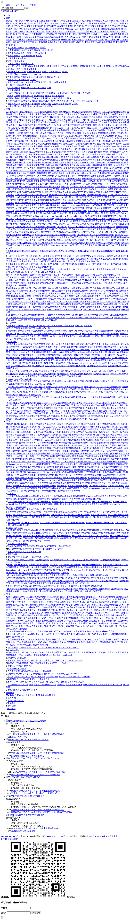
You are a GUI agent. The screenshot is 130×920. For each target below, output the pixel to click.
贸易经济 (84, 621)
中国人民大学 (59, 224)
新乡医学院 (100, 245)
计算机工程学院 (108, 464)
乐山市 (77, 29)
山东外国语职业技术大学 (72, 355)
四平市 (22, 31)
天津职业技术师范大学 (37, 160)
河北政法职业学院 (108, 181)
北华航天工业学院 (65, 194)
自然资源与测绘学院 (90, 440)
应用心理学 (88, 626)
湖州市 (73, 26)
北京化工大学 (105, 176)
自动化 (16, 613)
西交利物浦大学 (54, 168)
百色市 (106, 31)
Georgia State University (71, 205)
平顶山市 (69, 29)
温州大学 (19, 194)
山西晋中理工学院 (31, 213)
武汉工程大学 (35, 152)
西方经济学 (67, 599)
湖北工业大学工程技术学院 (116, 221)
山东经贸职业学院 (105, 170)
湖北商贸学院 (65, 301)
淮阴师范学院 (25, 224)
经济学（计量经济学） (89, 618)
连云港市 (17, 42)
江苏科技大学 (23, 165)
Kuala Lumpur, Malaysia (101, 34)
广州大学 (21, 120)
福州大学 (15, 221)
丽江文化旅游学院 (83, 152)
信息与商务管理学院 (89, 437)
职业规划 (53, 695)
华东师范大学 (90, 170)
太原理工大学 (34, 376)
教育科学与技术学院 (68, 480)
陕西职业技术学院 (90, 176)
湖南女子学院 (15, 133)
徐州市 (73, 31)
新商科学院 (62, 486)
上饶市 (79, 37)
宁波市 (77, 23)
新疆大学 (65, 186)
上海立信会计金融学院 (42, 128)
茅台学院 (19, 240)
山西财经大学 (110, 224)
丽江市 (40, 37)
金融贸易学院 (46, 432)
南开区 (9, 29)
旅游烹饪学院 (94, 477)
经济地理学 (73, 618)
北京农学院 (93, 211)
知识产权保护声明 (97, 836)
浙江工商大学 (19, 125)
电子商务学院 (19, 448)
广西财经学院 (25, 128)
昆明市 (53, 26)
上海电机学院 (99, 146)
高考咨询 (10, 695)
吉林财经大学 (28, 235)
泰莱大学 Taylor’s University (94, 371)
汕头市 (72, 37)
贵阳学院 (62, 152)
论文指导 (36, 695)
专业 (8, 594)
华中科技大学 (94, 141)
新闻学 (63, 602)
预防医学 (124, 618)
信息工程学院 (112, 432)
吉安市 (67, 34)
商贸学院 (35, 432)
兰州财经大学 (22, 325)
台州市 (85, 42)
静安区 (118, 37)
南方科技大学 (55, 336)
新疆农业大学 (26, 387)
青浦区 (75, 39)
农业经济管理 (17, 602)
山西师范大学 (97, 221)
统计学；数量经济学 (20, 626)
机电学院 (112, 486)
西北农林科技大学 (14, 136)
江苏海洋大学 (90, 315)
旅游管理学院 (73, 459)
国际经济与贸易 (59, 639)
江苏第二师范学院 (23, 315)
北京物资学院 (92, 203)
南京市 (22, 21)
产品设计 (79, 626)
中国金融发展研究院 (110, 477)
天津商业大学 (61, 114)
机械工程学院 (99, 432)
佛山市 (20, 26)
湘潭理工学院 (88, 200)
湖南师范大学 (89, 117)
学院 (8, 421)
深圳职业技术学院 (115, 205)
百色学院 (48, 245)
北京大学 (21, 122)
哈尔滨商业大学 (51, 197)
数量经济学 (120, 599)
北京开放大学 (15, 235)
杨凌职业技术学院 (25, 176)
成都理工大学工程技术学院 (29, 192)
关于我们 (33, 5)
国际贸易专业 (29, 623)
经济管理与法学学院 (26, 491)
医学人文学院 (52, 435)
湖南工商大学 (48, 114)
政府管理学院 (115, 429)
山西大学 (80, 144)
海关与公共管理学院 (40, 443)
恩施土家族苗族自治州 (54, 37)
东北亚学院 (39, 448)
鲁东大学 (51, 232)
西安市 (49, 21)
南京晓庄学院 (50, 181)
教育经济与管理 (81, 607)
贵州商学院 (52, 117)
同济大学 (40, 138)
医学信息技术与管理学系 (91, 586)
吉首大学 (82, 128)
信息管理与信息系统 (80, 605)
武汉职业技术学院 (73, 178)
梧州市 (9, 34)
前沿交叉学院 (112, 453)
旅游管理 (120, 597)
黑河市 (91, 42)
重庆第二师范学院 (62, 192)
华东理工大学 (96, 227)
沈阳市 (90, 21)
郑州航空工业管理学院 (50, 405)
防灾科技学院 (31, 125)
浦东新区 (43, 39)
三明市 (33, 37)
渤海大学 (56, 203)
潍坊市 (35, 29)
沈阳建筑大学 (86, 154)
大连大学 (59, 133)
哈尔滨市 (83, 21)
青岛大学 (99, 224)
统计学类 (10, 615)
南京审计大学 (90, 136)
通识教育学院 (65, 435)
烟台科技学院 (64, 136)
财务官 (9, 623)
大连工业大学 (102, 149)
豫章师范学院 (12, 224)
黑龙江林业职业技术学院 (79, 227)
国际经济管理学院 (29, 451)
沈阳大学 (29, 141)
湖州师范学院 (108, 235)
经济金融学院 (86, 432)
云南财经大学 (58, 397)
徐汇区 (124, 29)
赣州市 (96, 29)
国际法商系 (95, 451)
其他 (110, 42)
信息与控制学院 (112, 459)
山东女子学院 (88, 186)
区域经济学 (48, 599)
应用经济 (92, 607)
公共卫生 (93, 621)
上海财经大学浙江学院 (46, 240)
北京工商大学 (40, 133)
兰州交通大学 (63, 208)
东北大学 (15, 128)
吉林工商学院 (37, 245)
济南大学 (51, 133)
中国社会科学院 (92, 157)
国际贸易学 (72, 597)
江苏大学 (87, 237)
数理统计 (57, 605)
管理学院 (40, 424)
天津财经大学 (74, 114)
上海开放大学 (50, 208)
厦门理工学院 (80, 203)
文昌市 (105, 37)
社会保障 (44, 607)
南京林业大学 (62, 184)
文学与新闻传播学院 (70, 432)
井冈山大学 (18, 213)
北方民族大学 (114, 186)
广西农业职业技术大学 (46, 149)
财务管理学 (101, 597)
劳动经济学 (18, 623)
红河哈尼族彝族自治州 (51, 42)
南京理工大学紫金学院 (35, 144)
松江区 (108, 39)
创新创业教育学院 (65, 469)
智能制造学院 (48, 475)
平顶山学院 (30, 138)
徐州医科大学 (63, 181)
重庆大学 (34, 232)
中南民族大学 (57, 122)
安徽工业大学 (77, 192)
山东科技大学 (96, 352)
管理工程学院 (17, 429)
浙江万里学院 (52, 413)
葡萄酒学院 (104, 443)
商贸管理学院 (105, 437)
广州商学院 (22, 160)
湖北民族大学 (40, 176)
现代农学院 (28, 480)
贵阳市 (16, 23)
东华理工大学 (60, 243)
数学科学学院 (55, 445)
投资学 (64, 618)
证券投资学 (106, 610)
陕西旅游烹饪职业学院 (44, 170)
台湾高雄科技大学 (87, 243)
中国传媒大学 (93, 181)
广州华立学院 (107, 189)
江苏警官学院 (80, 194)
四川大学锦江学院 (82, 350)
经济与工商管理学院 (90, 530)
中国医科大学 (78, 125)
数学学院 (87, 427)
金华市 (90, 29)
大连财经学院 (120, 138)
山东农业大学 (69, 157)
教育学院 (105, 536)
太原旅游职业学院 (112, 213)
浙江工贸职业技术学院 (41, 203)
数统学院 (54, 443)
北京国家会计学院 (92, 192)
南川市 (29, 39)
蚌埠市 (14, 26)
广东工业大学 (61, 170)
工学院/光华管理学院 (60, 453)
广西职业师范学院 (100, 152)
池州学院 (69, 162)
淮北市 (125, 37)
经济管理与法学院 (118, 536)
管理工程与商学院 (14, 480)
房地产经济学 (55, 626)
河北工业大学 (105, 203)
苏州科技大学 (105, 208)
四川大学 (92, 130)
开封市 (84, 26)
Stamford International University (40, 219)
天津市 (55, 21)
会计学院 (57, 424)
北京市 (9, 21)
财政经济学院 (41, 456)
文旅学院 (87, 453)
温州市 (83, 29)
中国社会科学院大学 (49, 136)
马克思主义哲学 (59, 663)
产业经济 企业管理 (94, 613)
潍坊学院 (122, 136)
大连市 (119, 21)
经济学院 (31, 424)
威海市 (117, 31)
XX (39, 243)
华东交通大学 (89, 245)
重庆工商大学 (74, 120)
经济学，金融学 (54, 618)
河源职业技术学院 (67, 141)
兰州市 (90, 23)
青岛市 (83, 23)
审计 (63, 626)
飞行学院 (84, 488)
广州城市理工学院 (39, 186)
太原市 (125, 21)
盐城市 (22, 39)
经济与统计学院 (38, 435)
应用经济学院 (106, 448)
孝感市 (114, 34)
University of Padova (60, 245)
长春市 (59, 23)
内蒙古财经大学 (26, 112)
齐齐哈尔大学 (120, 189)
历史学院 (29, 448)
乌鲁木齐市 (68, 23)
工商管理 (30, 597)
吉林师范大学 (31, 146)
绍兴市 (81, 34)
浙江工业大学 (108, 125)
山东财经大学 (12, 112)
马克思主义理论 (36, 626)
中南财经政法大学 (29, 117)
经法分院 (78, 469)
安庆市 (87, 34)
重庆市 (9, 23)
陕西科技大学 (96, 235)
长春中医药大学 (28, 149)
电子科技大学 (27, 133)
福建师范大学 (47, 275)
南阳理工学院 (122, 181)
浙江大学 (85, 205)
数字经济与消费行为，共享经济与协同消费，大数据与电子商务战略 (41, 812)
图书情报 (98, 626)
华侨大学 (106, 122)
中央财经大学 (44, 125)
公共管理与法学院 (42, 515)
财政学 (76, 599)
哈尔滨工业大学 (43, 211)
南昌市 (97, 21)
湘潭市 (61, 29)
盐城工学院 (117, 229)
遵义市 (29, 31)
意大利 (51, 39)
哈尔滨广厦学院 (88, 232)
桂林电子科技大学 (46, 146)
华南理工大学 (116, 114)
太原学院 (74, 181)
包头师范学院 (78, 197)
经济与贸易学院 (109, 424)
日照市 (81, 39)
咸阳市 (104, 26)
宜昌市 (16, 39)
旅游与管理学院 (73, 491)
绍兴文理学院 (29, 237)
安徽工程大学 (25, 157)
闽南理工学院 (88, 162)
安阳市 (49, 31)
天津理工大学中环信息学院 (18, 245)
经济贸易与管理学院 (51, 429)
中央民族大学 (40, 141)
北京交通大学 (72, 128)
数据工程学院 (42, 445)
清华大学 (125, 243)
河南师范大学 (25, 130)
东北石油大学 (97, 213)
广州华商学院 (87, 120)
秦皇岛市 (27, 29)
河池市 (94, 39)
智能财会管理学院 (58, 488)
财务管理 (81, 597)
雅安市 (93, 31)
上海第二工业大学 (53, 138)
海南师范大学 (37, 157)
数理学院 (95, 469)
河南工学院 (39, 181)
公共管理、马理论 (65, 607)
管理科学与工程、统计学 (114, 626)
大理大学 (15, 229)
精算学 (82, 613)
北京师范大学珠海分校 (90, 189)
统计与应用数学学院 (98, 486)
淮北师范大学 (23, 200)
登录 (16, 11)
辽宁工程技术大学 (63, 229)
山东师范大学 (93, 168)
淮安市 (97, 26)
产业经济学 (84, 599)
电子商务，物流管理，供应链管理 (85, 610)
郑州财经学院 (53, 120)
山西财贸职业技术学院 (97, 194)
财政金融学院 (25, 427)
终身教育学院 (72, 589)
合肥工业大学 (99, 219)
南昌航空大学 (115, 117)
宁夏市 (61, 34)
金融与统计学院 (20, 486)
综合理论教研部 (49, 486)
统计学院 (11, 575)
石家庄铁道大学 (73, 189)
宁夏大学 (63, 120)
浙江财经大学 (83, 235)
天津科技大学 (63, 374)
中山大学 (118, 144)
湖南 (61, 157)
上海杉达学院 (70, 133)
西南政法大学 (69, 122)
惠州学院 (107, 229)
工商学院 (110, 435)
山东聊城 (120, 224)
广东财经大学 (40, 112)
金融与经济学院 (84, 456)
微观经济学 (56, 613)
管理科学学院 (88, 475)
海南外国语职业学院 (109, 157)
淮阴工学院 (85, 213)
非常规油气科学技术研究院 (75, 477)
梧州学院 (89, 219)
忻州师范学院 (35, 200)
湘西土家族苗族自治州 (110, 29)
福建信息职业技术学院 (30, 275)
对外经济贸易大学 (120, 128)
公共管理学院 (68, 424)
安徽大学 (35, 251)
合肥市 (46, 23)
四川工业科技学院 (23, 203)
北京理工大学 (31, 122)
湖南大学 (84, 114)
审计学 (109, 623)
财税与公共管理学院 (38, 483)
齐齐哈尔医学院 (26, 229)
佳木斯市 (37, 72)
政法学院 (109, 480)
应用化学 (125, 613)
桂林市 (35, 31)
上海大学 (89, 146)
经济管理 (55, 602)
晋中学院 (119, 235)
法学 (124, 610)
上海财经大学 (90, 144)
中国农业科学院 (108, 154)
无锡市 (91, 26)
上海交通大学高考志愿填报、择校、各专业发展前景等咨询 (37, 734)
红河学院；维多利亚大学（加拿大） (72, 173)
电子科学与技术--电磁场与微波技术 (52, 623)
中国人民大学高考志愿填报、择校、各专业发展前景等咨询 (37, 753)
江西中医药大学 (22, 227)
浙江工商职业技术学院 (116, 146)
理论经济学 (72, 602)
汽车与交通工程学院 (104, 467)
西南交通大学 (67, 160)
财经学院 (121, 424)
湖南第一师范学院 (118, 162)
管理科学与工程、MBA (35, 618)
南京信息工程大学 (78, 138)
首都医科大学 (82, 141)
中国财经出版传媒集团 (83, 408)
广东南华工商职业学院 (33, 205)
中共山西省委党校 (52, 205)
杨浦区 (124, 26)
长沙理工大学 (29, 184)
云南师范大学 (118, 208)
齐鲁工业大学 (59, 128)
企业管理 (52, 621)
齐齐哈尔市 (66, 39)
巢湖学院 (80, 219)
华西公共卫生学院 (42, 477)
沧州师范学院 (38, 221)
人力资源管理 (15, 610)
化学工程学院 (35, 475)
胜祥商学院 (48, 440)
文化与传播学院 (16, 437)
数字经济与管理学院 (72, 475)
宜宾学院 (101, 144)
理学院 (16, 427)
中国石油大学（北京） (23, 154)
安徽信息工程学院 (68, 235)
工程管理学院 (31, 453)
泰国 (61, 31)
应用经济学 (91, 597)
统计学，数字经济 (22, 676)
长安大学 (65, 138)
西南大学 (117, 387)
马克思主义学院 (48, 427)
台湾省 (86, 31)
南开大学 (61, 117)
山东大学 (19, 205)
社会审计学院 (115, 472)
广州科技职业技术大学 (85, 149)
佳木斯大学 (62, 227)
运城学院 (43, 232)
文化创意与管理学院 (32, 459)
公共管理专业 (112, 605)
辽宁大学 (42, 117)
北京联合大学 (108, 112)
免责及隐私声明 (112, 836)
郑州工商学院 (113, 160)
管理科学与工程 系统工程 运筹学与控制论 (87, 623)
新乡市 (60, 26)
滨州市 (116, 42)
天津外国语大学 (108, 141)
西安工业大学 (44, 122)
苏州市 (103, 23)
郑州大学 (59, 146)
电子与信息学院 (98, 456)
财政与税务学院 (98, 453)
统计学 (38, 597)
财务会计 (93, 615)
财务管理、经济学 (97, 605)
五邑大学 (118, 125)
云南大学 (116, 176)
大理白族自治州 (28, 55)
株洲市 (55, 31)
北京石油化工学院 (79, 211)
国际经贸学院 (59, 467)
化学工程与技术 (18, 618)
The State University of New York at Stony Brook (51, 216)
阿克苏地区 (18, 29)
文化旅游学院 (23, 440)
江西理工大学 (89, 216)
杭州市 (112, 21)
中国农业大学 (51, 221)
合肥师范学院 (69, 146)
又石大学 (17, 232)
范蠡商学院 (121, 464)
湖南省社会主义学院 (81, 229)
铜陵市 (55, 29)
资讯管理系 (18, 467)
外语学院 (31, 445)
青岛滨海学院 (25, 221)
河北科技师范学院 (48, 213)
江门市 (99, 31)
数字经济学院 (43, 565)
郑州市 (29, 21)
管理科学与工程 (46, 605)
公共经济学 (16, 642)
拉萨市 (85, 37)
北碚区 (74, 34)
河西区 (124, 31)
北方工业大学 (26, 256)
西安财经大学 (109, 200)
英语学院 (88, 435)
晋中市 (101, 39)
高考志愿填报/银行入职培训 (23, 831)
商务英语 (32, 613)
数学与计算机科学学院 (92, 565)
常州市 (121, 34)
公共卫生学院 (61, 427)
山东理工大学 (96, 229)
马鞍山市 (53, 34)
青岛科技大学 (108, 138)
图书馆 (24, 456)
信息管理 (25, 605)
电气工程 (23, 613)
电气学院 (72, 486)
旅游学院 (36, 427)
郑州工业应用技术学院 (27, 243)
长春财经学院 (21, 197)
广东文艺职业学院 (31, 178)
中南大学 (76, 213)
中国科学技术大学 (31, 189)
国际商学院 (109, 427)
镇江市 (80, 31)
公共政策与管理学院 (99, 461)
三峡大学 (19, 237)
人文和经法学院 (68, 461)
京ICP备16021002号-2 (10, 836)
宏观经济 (70, 626)
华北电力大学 (78, 112)
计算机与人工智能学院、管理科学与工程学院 (33, 538)
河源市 (66, 31)
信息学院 (86, 469)
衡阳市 (48, 29)
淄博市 (88, 39)
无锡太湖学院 (80, 168)
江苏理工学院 (90, 197)
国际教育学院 (78, 435)
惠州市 (20, 37)
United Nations (54, 160)
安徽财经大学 (14, 251)
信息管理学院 (71, 464)
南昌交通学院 (101, 186)
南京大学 (97, 112)
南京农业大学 (56, 154)
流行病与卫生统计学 (119, 621)
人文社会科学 (69, 615)
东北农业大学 (23, 114)
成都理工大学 (40, 120)
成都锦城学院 (71, 264)
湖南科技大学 (115, 152)
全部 (8, 15)
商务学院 (59, 475)
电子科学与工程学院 (20, 475)
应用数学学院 (56, 477)
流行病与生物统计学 (74, 660)
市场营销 (29, 599)
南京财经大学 (35, 114)
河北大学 (99, 232)
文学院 (31, 456)
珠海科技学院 (40, 168)
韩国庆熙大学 (76, 245)
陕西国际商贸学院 (116, 366)
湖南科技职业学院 (48, 227)
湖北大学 (110, 144)
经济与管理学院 (13, 424)
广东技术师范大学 (71, 154)
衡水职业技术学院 (14, 184)
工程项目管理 (103, 607)
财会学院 (86, 483)
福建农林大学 (110, 216)
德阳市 (98, 37)
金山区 (57, 39)
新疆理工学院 (102, 117)
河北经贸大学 (120, 112)
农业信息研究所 (34, 486)
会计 (25, 602)
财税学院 (38, 480)
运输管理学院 (116, 443)
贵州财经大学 (65, 112)
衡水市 (98, 42)
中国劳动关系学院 (42, 154)
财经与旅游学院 (22, 483)
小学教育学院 (65, 443)
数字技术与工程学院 (70, 445)
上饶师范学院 (115, 211)
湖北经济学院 (93, 301)
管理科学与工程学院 (32, 429)
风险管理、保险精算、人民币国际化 (27, 756)
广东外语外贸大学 (35, 208)
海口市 (65, 42)
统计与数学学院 (68, 429)
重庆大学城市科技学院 (60, 211)
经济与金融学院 (75, 427)
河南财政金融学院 (86, 224)
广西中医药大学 (75, 237)
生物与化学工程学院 (65, 451)
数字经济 (66, 605)
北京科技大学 (72, 224)
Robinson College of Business (39, 472)
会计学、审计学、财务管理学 (26, 607)
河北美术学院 (72, 221)
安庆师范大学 (75, 184)
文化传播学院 (47, 467)
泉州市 (96, 23)
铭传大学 (76, 240)
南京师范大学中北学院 (101, 336)
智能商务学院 (34, 467)
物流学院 (69, 578)
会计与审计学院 (59, 459)
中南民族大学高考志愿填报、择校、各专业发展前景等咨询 (37, 809)
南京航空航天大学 (52, 130)
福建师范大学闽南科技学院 (68, 232)
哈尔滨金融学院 (115, 168)
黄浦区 (16, 31)
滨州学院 (104, 168)
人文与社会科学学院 (22, 432)
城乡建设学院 (17, 461)
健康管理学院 (74, 440)
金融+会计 (114, 618)
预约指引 (5, 839)
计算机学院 (47, 459)
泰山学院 (29, 120)
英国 (66, 37)
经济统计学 (45, 615)
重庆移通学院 (85, 221)
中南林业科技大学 (74, 176)
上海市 (75, 21)
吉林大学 (17, 117)
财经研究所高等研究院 (108, 496)
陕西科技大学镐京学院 (54, 162)
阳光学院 (96, 154)
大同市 (78, 42)
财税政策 (76, 621)
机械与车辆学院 (83, 461)
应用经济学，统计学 (15, 621)
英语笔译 (66, 613)
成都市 (69, 21)
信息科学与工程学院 (80, 583)
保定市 (33, 23)
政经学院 (27, 461)
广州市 (16, 21)
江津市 (9, 39)
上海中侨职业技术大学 (25, 211)
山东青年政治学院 (99, 165)
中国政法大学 (116, 197)
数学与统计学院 (94, 424)
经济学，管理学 (44, 613)
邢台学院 (52, 173)
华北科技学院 (65, 125)
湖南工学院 (76, 200)
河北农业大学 (106, 128)
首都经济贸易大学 (119, 133)
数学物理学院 (25, 443)
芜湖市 (66, 26)
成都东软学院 (12, 267)
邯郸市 (72, 42)
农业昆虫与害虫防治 (31, 552)
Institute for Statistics (50, 480)
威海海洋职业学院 (17, 384)
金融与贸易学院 (83, 429)
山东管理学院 (17, 189)
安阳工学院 (25, 251)
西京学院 (48, 224)
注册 (12, 11)
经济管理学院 (99, 435)
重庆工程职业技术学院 (46, 184)
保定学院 (113, 136)
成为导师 (5, 11)
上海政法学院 (37, 162)
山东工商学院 (99, 120)
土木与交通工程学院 (45, 437)
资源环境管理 (45, 602)
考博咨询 (27, 695)
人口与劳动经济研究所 (46, 469)
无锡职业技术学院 (49, 152)
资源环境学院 (106, 469)
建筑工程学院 (84, 480)
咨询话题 (10, 692)
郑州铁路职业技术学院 (112, 240)
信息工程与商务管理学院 (91, 445)
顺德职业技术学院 (104, 178)
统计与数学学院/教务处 (71, 483)
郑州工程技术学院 (25, 181)
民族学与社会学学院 (32, 549)
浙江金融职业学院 (108, 237)
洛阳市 (27, 37)
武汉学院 (25, 232)
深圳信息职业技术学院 (84, 160)
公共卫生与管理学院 (22, 435)
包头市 (111, 26)
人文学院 (57, 432)
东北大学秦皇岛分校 (65, 149)
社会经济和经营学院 (74, 472)
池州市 (38, 42)
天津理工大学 (122, 154)
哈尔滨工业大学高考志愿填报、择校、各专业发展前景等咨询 (38, 772)
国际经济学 (105, 618)
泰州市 (112, 37)
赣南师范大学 (119, 178)
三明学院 (82, 181)
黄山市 (92, 37)
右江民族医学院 (51, 157)
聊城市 (42, 29)
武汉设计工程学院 (117, 149)
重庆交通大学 (15, 416)
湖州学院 (93, 133)
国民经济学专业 (64, 621)
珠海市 (27, 26)
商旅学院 (52, 491)
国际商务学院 (19, 453)
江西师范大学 (29, 320)
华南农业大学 (100, 307)
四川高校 (53, 194)
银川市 (33, 26)
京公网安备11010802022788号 (52, 836)
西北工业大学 (69, 144)
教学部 (62, 448)
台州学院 (50, 176)
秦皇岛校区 (90, 467)
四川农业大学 (95, 122)
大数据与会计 (57, 615)
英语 (92, 602)
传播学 (37, 615)
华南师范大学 (109, 227)
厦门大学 (80, 157)
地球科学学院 (86, 459)
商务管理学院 (44, 488)
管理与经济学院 (52, 448)
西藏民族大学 (103, 130)
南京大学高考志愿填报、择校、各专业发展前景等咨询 (35, 828)
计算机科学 (115, 607)
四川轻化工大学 (94, 138)
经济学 (9, 597)
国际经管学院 (69, 515)
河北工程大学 (95, 240)
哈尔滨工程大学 (18, 144)
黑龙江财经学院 (62, 165)
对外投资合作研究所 (107, 483)
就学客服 (14, 839)
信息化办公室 (76, 453)
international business (111, 613)
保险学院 (61, 491)
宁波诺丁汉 (77, 216)
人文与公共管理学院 (75, 467)
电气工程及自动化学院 (66, 456)
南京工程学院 (25, 186)
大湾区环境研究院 (108, 440)
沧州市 (24, 42)
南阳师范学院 (48, 192)
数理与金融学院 (13, 451)
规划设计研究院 (19, 472)
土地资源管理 (42, 621)
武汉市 (35, 21)
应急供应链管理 (41, 684)
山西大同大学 (76, 165)
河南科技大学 (41, 235)
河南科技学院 (37, 224)
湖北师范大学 (116, 122)
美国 (112, 31)
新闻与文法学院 (98, 581)
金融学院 (49, 424)
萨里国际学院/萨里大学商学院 (22, 469)
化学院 (94, 483)
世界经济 (57, 599)
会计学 (22, 597)
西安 (79, 26)
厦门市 (47, 26)
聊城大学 (84, 240)
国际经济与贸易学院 (99, 429)
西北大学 (95, 237)
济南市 (62, 21)
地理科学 (46, 610)
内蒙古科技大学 (81, 130)
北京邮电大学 (67, 168)
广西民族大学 (76, 186)
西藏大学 (78, 162)
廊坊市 (110, 23)
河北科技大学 (19, 138)
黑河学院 (71, 219)
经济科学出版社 (58, 464)
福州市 (123, 23)
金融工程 (94, 599)
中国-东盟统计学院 (61, 591)
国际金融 (23, 629)
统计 (46, 626)
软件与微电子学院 (58, 560)
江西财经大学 (82, 122)
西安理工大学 (93, 128)
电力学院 (13, 440)
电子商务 (38, 599)
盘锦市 (14, 45)
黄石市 (43, 66)
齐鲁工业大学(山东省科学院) (107, 344)
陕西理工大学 (42, 194)
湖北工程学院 (73, 243)
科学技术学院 (102, 472)
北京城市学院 (120, 170)
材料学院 (123, 477)
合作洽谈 (20, 5)
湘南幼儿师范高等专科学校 (116, 389)
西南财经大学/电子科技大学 (21, 168)
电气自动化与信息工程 (116, 456)
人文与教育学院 (60, 440)
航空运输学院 (78, 443)
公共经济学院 (36, 440)
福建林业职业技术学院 (44, 229)
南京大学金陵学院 (35, 197)
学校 (8, 109)
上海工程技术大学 (98, 205)
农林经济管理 (104, 621)
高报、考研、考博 (19, 737)
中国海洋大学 (61, 219)
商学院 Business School (71, 570)
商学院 (24, 424)
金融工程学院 (73, 488)
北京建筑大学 (12, 186)
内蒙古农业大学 (102, 162)
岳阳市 (122, 42)
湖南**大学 (113, 165)
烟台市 (53, 23)
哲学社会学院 (44, 453)
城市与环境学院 (43, 464)
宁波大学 (44, 178)
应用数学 (75, 613)
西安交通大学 (52, 141)
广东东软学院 (104, 133)
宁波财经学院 (120, 331)
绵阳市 (105, 42)
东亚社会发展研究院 (17, 502)
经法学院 (17, 456)
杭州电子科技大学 (93, 125)
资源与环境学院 (82, 451)
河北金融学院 (53, 235)
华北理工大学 (12, 157)
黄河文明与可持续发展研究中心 (46, 461)
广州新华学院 (109, 184)
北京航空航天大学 (31, 136)
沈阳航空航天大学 (116, 194)
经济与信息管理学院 (110, 451)
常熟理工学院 (21, 219)
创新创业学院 (54, 483)
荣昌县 (17, 90)
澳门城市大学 (54, 186)
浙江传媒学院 (67, 203)
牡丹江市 (31, 34)
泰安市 (116, 23)
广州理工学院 (12, 130)
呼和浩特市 (24, 23)
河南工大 (40, 237)
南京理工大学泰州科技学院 (108, 243)
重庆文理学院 (121, 184)
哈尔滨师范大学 (52, 237)
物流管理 (111, 597)
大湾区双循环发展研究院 (89, 464)
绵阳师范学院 (29, 194)
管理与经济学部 (98, 480)
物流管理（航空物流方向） (39, 679)
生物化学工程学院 (29, 488)
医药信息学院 (29, 437)
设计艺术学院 (82, 486)
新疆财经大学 (67, 130)
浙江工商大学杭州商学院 (112, 192)
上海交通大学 (65, 197)
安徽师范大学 (109, 251)
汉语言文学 (104, 602)
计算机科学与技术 (74, 448)
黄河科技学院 (59, 189)
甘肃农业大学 (100, 160)
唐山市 (9, 31)
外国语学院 (123, 432)
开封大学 (98, 200)
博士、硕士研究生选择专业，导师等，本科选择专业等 (35, 774)
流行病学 (17, 605)
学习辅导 (45, 695)
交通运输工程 (83, 602)
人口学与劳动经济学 (24, 615)
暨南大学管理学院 (56, 178)
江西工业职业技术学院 (88, 317)
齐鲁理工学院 (25, 162)
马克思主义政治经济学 (31, 610)
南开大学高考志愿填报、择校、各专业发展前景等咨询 (35, 791)
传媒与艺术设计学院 (112, 445)
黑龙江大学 (34, 227)
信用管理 (52, 607)
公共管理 (21, 599)
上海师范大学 (52, 112)
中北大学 (114, 130)
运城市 (39, 34)
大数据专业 (115, 602)
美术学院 (120, 486)
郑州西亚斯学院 (64, 240)
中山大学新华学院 (120, 405)
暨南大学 (106, 114)
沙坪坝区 (115, 39)
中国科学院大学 (113, 219)
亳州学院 (17, 170)
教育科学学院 (42, 491)
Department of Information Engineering (104, 488)
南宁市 (40, 23)
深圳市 (117, 26)
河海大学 (79, 117)
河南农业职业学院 (76, 170)
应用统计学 (33, 602)
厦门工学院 (60, 176)
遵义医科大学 (48, 165)
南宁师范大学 (21, 208)
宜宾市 (40, 26)
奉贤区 (35, 39)
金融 (96, 602)
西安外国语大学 (89, 178)
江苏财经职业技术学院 (21, 216)
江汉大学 (55, 125)
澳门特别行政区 (20, 34)
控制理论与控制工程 (60, 610)
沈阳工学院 (104, 211)
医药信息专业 (82, 615)
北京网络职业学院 (90, 208)
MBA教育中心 (58, 472)
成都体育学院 (118, 203)
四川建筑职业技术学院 (76, 366)
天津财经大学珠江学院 (37, 173)
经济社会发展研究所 (24, 477)
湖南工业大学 (83, 133)
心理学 (21, 682)
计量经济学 (116, 610)
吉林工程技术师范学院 (92, 184)
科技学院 (51, 456)
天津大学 (70, 117)
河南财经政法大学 (54, 144)
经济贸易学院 (97, 427)
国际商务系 (30, 621)
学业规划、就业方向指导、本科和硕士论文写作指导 (34, 793)
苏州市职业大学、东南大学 (113, 355)
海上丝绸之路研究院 (18, 445)
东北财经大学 (95, 114)
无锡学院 (71, 152)
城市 (8, 18)
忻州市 (46, 34)
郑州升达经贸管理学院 (116, 120)
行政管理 (34, 605)
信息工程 (80, 682)
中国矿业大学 (112, 245)
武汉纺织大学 (47, 243)
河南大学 (88, 112)
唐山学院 (86, 165)
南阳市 (42, 31)
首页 (8, 5)
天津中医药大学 (64, 213)
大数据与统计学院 (120, 448)
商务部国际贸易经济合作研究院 (56, 200)
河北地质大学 (29, 240)
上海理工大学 (77, 136)
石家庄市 (105, 21)
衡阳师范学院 (35, 165)
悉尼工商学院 (90, 472)
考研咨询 (19, 695)
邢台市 (14, 37)
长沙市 (42, 21)
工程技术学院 (98, 459)
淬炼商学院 (75, 437)
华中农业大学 (46, 189)
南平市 (31, 42)
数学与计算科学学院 (47, 451)
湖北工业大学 (37, 130)
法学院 (9, 435)
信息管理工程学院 (91, 448)
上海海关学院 (102, 136)
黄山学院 (99, 216)
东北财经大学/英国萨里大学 (101, 173)
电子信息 (102, 615)
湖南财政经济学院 (17, 146)
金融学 (16, 597)
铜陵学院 (80, 146)
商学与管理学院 (91, 443)
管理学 (63, 597)
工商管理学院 (81, 424)
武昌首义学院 (27, 170)
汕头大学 (61, 221)
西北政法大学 (76, 208)
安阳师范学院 (103, 197)
